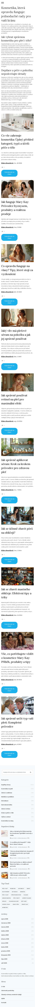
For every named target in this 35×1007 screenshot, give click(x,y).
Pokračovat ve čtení (9, 173)
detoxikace (15, 891)
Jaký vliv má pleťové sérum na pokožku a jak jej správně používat (15, 334)
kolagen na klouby (14, 901)
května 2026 (17, 931)
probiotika (13, 888)
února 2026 (17, 943)
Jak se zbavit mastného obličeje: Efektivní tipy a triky (16, 593)
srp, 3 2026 (14, 838)
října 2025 (17, 959)
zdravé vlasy (25, 904)
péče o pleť (5, 888)
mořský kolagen (26, 898)
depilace (4, 901)
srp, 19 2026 (14, 878)
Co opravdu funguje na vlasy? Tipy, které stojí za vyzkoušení (17, 270)
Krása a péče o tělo (17, 813)
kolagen (26, 895)
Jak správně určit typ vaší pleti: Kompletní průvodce (17, 722)
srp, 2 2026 (14, 858)
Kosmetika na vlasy (17, 821)
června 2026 (17, 927)
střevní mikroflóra (16, 895)
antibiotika (5, 907)
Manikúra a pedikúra (17, 797)
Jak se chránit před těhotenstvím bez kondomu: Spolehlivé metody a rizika (21, 833)
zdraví (28, 888)
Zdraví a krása (17, 809)
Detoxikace (17, 801)
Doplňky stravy (17, 785)
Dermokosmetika (17, 805)
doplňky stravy (6, 904)
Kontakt (3, 1002)
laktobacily (21, 888)
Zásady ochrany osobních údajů (11, 994)
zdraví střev (16, 904)
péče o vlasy (5, 895)
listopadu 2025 (17, 955)
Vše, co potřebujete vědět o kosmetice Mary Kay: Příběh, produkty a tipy (17, 658)
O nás (3, 986)
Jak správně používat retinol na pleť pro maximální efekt (14, 399)
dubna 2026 (17, 935)
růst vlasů (24, 901)
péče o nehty (16, 898)
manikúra (22, 891)
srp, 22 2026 (14, 869)
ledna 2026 (17, 947)
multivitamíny (5, 891)
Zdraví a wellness (17, 793)
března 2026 (17, 939)
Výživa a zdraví (17, 817)
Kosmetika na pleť (17, 789)
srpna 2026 (17, 919)
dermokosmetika (6, 898)
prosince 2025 (17, 951)
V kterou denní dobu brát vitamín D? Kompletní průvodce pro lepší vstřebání (22, 853)
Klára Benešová (7, 163)
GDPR (3, 998)
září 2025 (17, 963)
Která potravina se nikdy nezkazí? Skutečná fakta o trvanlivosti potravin (21, 864)
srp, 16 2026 (14, 847)
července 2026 (17, 923)
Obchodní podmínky (7, 990)
